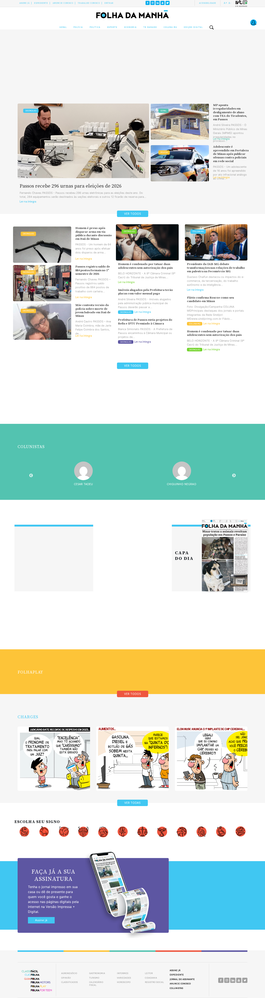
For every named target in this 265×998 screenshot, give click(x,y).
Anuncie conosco (63, 3)
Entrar (109, 3)
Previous (31, 476)
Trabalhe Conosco (89, 3)
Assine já (41, 920)
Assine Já (24, 3)
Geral (63, 27)
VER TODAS (132, 802)
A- (229, 3)
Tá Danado (150, 27)
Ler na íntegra (28, 201)
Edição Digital (193, 27)
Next (234, 476)
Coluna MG (170, 27)
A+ (225, 3)
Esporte (112, 27)
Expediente (41, 3)
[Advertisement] (132, 70)
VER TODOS (132, 213)
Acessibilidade (207, 3)
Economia (130, 27)
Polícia (78, 27)
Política (95, 27)
